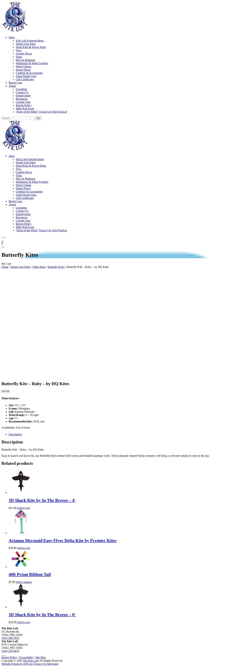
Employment (23, 95)
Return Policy (23, 105)
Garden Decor (24, 53)
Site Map (40, 657)
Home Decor (23, 69)
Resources (21, 98)
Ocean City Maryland (46, 663)
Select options (24, 582)
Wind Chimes (23, 66)
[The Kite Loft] (14, 31)
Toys (18, 50)
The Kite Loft (31, 660)
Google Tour (23, 102)
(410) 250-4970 (10, 650)
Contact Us (22, 92)
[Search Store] (2, 242)
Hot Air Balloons (25, 60)
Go (38, 118)
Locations (21, 89)
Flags (19, 56)
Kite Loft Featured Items (30, 40)
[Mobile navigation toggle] (2, 247)
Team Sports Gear (26, 76)
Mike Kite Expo (25, 108)
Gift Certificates (25, 79)
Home (4, 266)
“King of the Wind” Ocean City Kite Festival (41, 111)
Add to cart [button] (23, 507)
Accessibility (26, 657)
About (12, 85)
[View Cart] (2, 239)
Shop (12, 37)
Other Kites (39, 266)
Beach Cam (15, 82)
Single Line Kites (26, 43)
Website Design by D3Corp (17, 663)
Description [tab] (15, 434)
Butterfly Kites (56, 266)
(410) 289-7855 (10, 638)
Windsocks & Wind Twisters (32, 63)
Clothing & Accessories (29, 72)
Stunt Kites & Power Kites (31, 47)
